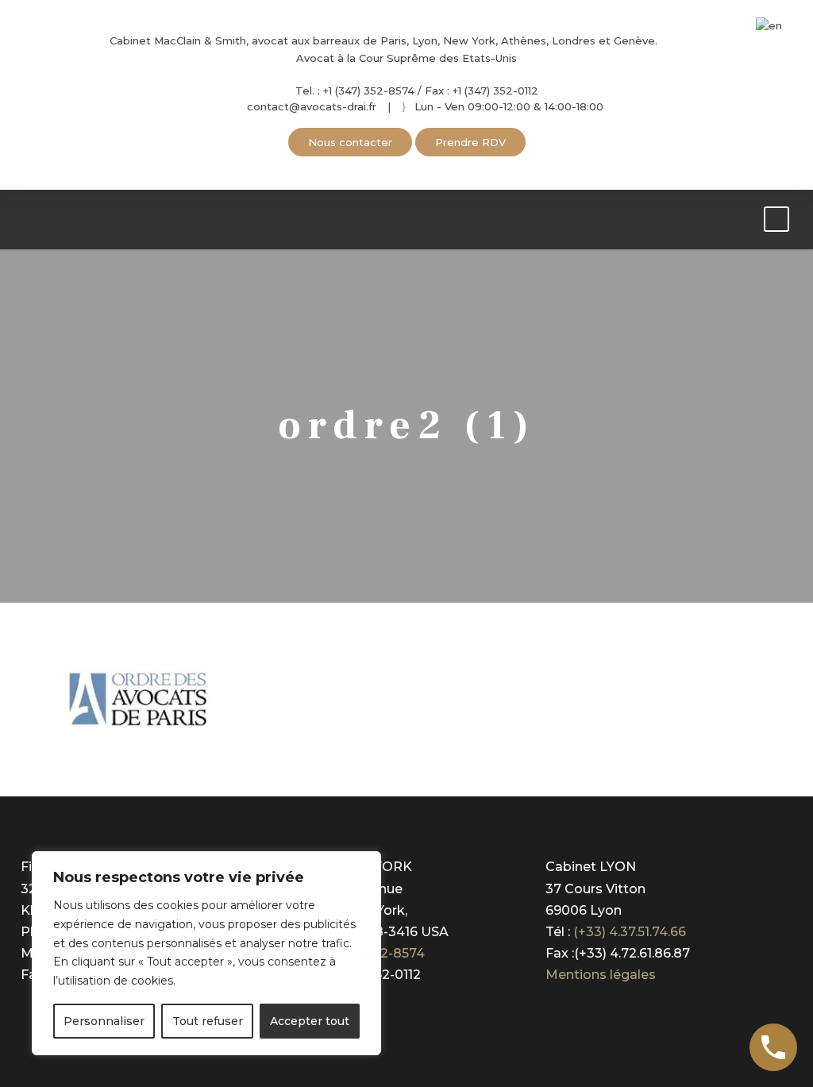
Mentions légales (600, 974)
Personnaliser (104, 1021)
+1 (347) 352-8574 (367, 90)
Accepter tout (309, 1021)
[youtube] (429, 166)
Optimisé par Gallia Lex (620, 1012)
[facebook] (384, 166)
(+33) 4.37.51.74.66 (629, 931)
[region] (206, 953)
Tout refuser (207, 1021)
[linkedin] (406, 166)
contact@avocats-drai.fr (311, 106)
